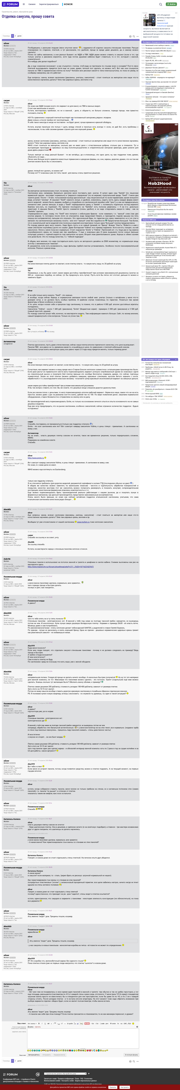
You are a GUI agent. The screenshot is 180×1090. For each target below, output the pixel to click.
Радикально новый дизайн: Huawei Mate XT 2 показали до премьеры (161, 248)
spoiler (70, 1023)
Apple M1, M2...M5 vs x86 (153, 60)
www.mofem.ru (83, 522)
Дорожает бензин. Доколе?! (155, 68)
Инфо (128, 43)
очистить (38, 1027)
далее (19, 36)
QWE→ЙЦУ (127, 1023)
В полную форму (131, 1055)
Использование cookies (52, 1080)
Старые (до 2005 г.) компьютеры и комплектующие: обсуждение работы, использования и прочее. (158, 105)
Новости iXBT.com (149, 220)
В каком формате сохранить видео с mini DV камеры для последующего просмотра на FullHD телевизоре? (160, 88)
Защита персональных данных (86, 1080)
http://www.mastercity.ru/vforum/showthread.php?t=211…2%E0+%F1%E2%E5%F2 (61, 567)
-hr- (118, 1023)
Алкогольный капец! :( (153, 110)
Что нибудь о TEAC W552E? (154, 396)
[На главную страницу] (10, 4)
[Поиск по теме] (134, 36)
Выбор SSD (149, 75)
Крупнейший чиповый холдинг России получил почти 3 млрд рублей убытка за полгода (160, 224)
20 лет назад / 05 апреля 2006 (40, 559)
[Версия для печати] (130, 36)
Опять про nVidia (151, 399)
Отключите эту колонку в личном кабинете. (158, 403)
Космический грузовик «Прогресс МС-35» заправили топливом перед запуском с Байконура (160, 243)
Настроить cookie (67, 1080)
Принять (113, 1087)
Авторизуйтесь (34, 1055)
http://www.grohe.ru (36, 458)
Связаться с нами (50, 1078)
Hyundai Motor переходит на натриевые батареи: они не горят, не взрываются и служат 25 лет (160, 231)
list (96, 1023)
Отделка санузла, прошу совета (28, 16)
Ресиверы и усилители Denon (155, 48)
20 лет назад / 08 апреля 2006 (40, 613)
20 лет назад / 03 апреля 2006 (40, 43)
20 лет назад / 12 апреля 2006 (40, 926)
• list (92, 1023)
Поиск (77, 1078)
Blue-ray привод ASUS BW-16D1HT (156, 101)
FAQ (81, 1078)
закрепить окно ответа (19, 1031)
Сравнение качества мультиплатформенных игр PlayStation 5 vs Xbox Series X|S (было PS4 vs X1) (161, 114)
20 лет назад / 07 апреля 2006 (40, 576)
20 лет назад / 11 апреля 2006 (40, 781)
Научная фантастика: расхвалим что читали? (161, 82)
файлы (31, 1027)
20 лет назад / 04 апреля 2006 (40, 325)
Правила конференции (66, 1078)
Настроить (125, 1087)
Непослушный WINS (152, 394)
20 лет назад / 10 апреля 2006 (40, 703)
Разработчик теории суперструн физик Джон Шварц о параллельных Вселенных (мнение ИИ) (162, 205)
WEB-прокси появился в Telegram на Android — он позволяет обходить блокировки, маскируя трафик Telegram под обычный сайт (162, 237)
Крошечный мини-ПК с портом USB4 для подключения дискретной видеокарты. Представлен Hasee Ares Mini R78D (160, 267)
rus (121, 1023)
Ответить (135, 43)
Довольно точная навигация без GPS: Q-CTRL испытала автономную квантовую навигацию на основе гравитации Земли (161, 261)
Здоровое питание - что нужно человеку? (159, 97)
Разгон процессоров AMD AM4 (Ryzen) (158, 51)
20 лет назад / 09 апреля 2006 (40, 642)
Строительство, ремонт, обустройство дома (17, 12)
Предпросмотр (59, 1055)
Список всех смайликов (18, 1028)
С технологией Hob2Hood (162, 23)
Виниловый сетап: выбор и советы (157, 45)
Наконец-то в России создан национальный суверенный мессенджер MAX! (160, 71)
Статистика (88, 1078)
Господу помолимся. (152, 53)
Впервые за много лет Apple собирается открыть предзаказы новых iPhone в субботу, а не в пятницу (161, 278)
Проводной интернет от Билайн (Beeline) (159, 92)
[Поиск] (161, 4)
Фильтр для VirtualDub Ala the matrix (160, 209)
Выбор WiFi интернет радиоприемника (158, 119)
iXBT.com (47, 1084)
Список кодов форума (19, 1027)
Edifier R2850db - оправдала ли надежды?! (160, 77)
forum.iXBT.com (90, 1084)
